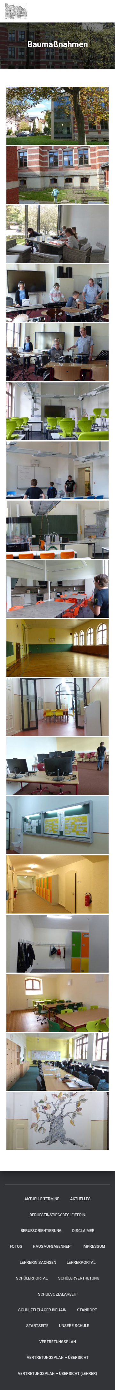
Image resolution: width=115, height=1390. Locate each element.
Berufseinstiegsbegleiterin (57, 1215)
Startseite (37, 1326)
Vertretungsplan (57, 1342)
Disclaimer (83, 1230)
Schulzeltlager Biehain (42, 1310)
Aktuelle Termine (41, 1199)
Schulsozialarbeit (57, 1294)
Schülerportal (32, 1278)
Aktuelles (80, 1199)
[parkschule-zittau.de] (18, 11)
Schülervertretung (78, 1278)
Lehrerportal (81, 1262)
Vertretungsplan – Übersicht (57, 1357)
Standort (87, 1310)
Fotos (16, 1246)
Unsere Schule (74, 1326)
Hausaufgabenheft (52, 1246)
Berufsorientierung (41, 1230)
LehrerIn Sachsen (38, 1262)
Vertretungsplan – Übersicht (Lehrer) (57, 1373)
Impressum (94, 1246)
